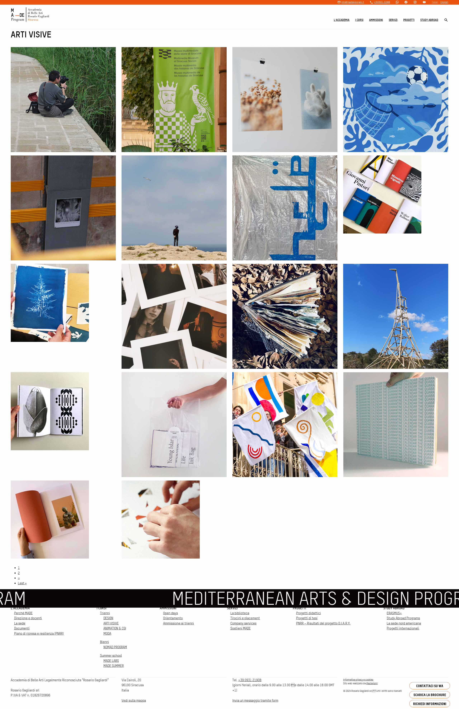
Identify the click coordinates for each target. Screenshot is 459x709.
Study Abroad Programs (403, 618)
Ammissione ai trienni (178, 623)
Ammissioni (376, 20)
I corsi (359, 20)
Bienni (104, 642)
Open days (170, 613)
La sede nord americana (404, 623)
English (444, 2)
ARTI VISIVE (111, 623)
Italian (435, 2)
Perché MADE (23, 613)
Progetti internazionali (403, 628)
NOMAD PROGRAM (115, 647)
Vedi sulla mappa (134, 700)
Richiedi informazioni (429, 704)
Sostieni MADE (240, 628)
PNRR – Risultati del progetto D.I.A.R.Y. (323, 623)
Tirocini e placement (245, 618)
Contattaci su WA (429, 686)
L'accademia (341, 20)
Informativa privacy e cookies (358, 679)
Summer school (111, 655)
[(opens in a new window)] (397, 2)
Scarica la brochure (429, 695)
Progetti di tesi (307, 618)
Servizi (393, 20)
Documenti (22, 628)
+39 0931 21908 (382, 2)
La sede (19, 623)
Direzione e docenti (28, 618)
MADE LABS (111, 661)
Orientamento (173, 618)
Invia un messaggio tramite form (255, 700)
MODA (107, 633)
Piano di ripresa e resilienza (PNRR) (39, 633)
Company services (243, 623)
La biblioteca (239, 613)
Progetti (409, 20)
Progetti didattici (308, 613)
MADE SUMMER (113, 666)
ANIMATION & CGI (114, 628)
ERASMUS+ (394, 613)
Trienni (105, 613)
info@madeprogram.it (352, 2)
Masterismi (372, 683)
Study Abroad (429, 20)
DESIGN (108, 618)
